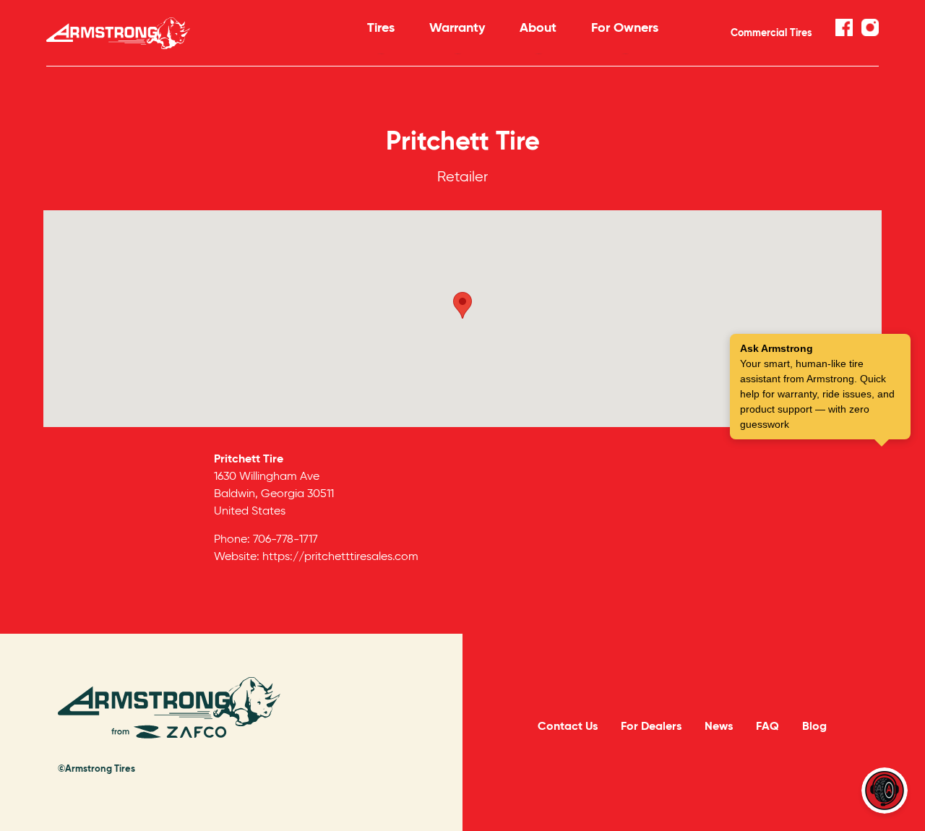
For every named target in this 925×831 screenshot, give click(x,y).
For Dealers (651, 725)
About (538, 27)
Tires (381, 27)
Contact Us (568, 725)
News (719, 725)
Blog (814, 725)
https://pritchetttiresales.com (340, 556)
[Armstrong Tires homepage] (185, 33)
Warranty (457, 27)
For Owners (624, 27)
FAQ (767, 725)
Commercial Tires (771, 32)
